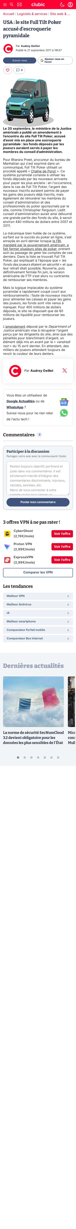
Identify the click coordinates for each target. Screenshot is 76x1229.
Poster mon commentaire (38, 502)
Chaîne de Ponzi (43, 171)
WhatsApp (14, 407)
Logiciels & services (32, 14)
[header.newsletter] (19, 5)
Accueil (8, 14)
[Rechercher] (11, 5)
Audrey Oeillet (30, 46)
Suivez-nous (19, 60)
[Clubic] (38, 5)
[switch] (62, 4)
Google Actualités (20, 401)
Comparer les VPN (38, 572)
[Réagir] (7, 70)
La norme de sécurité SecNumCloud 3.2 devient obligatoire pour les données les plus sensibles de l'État (33, 737)
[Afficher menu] (5, 4)
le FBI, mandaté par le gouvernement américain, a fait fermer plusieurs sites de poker (36, 244)
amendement (15, 326)
